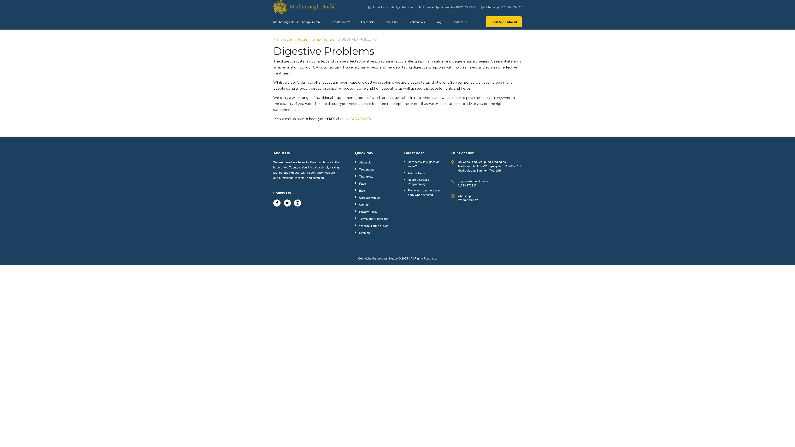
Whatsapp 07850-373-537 (468, 198)
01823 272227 (358, 119)
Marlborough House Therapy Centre (304, 39)
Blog (362, 190)
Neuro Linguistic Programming (418, 182)
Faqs (362, 183)
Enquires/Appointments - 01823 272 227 (449, 7)
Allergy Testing (417, 173)
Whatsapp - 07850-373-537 (503, 7)
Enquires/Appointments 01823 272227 (473, 183)
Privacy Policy (368, 211)
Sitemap (364, 232)
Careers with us (369, 197)
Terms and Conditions (373, 218)
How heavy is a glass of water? (423, 164)
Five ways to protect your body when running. (424, 192)
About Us (365, 162)
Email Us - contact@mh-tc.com (393, 7)
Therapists (366, 176)
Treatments (366, 169)
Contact (364, 204)
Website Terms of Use (373, 225)
